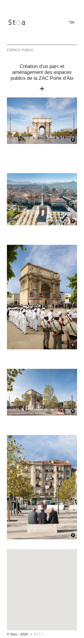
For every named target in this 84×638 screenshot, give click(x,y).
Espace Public (20, 50)
